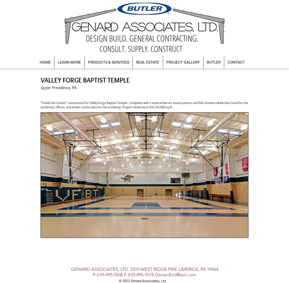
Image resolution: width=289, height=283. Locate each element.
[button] (69, 62)
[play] (238, 233)
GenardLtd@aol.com (175, 274)
